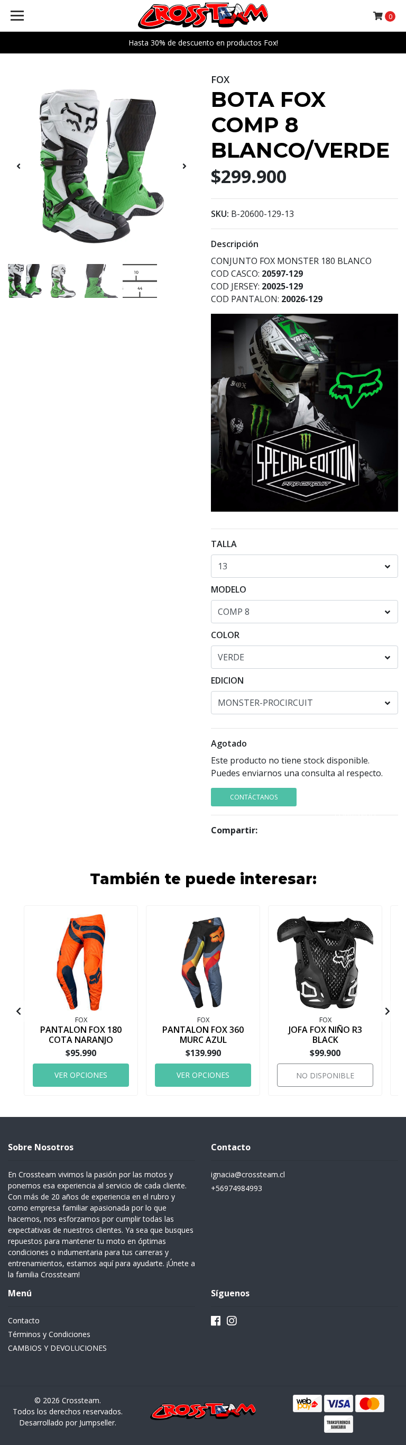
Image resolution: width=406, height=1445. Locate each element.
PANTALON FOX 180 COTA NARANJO (81, 1035)
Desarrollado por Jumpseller (67, 1422)
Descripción (235, 244)
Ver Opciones (80, 1075)
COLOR (225, 635)
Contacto (24, 1320)
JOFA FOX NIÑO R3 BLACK (325, 1035)
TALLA (224, 544)
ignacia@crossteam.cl (248, 1174)
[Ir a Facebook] (215, 1322)
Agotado (229, 743)
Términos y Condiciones (49, 1334)
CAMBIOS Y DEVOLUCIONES (57, 1348)
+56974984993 (236, 1188)
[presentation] (18, 166)
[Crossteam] (203, 16)
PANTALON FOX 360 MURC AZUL (203, 1035)
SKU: (220, 214)
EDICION (227, 680)
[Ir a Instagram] (231, 1322)
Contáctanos (254, 797)
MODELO (228, 589)
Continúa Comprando (355, 799)
